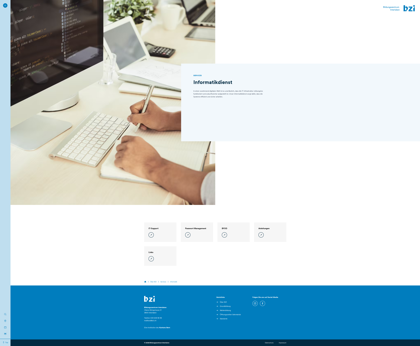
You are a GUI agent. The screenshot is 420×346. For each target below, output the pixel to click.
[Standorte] (5, 320)
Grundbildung (225, 306)
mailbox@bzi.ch (150, 321)
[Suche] (5, 314)
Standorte (223, 319)
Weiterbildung (225, 310)
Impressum (282, 343)
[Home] (145, 282)
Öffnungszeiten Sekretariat (230, 314)
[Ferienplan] (5, 334)
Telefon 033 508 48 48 (153, 318)
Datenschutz (269, 343)
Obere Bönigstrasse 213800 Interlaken (155, 310)
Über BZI (223, 302)
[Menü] (5, 5)
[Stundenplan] (5, 327)
